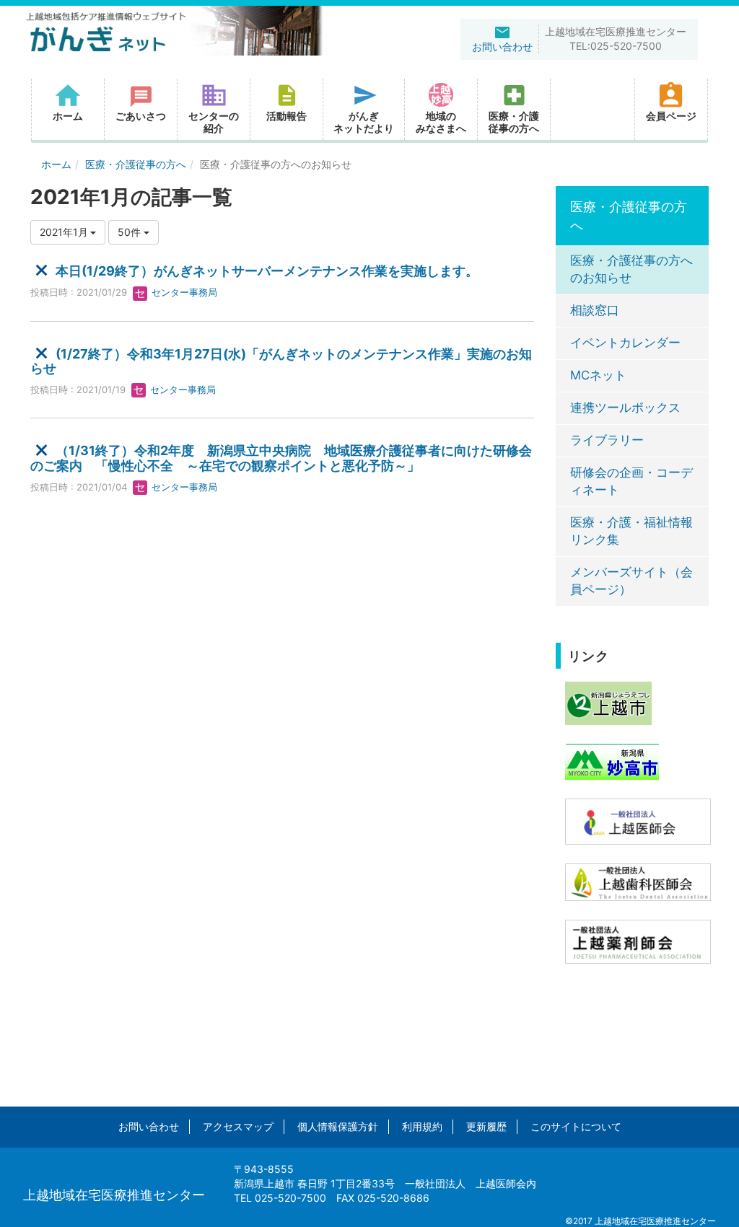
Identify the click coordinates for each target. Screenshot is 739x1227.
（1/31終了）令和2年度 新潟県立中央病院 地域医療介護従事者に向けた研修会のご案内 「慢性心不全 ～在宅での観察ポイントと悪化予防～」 (281, 458)
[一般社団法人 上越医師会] (638, 820)
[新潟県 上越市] (608, 702)
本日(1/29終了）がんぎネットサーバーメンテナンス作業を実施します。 (267, 270)
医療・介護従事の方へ (135, 164)
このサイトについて (575, 1126)
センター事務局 (183, 292)
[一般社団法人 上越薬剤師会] (638, 941)
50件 (131, 232)
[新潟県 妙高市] (612, 761)
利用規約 (422, 1126)
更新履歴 (486, 1126)
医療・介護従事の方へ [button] (514, 122)
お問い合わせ (148, 1126)
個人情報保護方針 (337, 1126)
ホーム (56, 164)
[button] (286, 109)
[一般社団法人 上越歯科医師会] (638, 881)
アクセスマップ (238, 1126)
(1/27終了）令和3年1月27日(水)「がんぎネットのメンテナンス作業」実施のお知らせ (281, 361)
